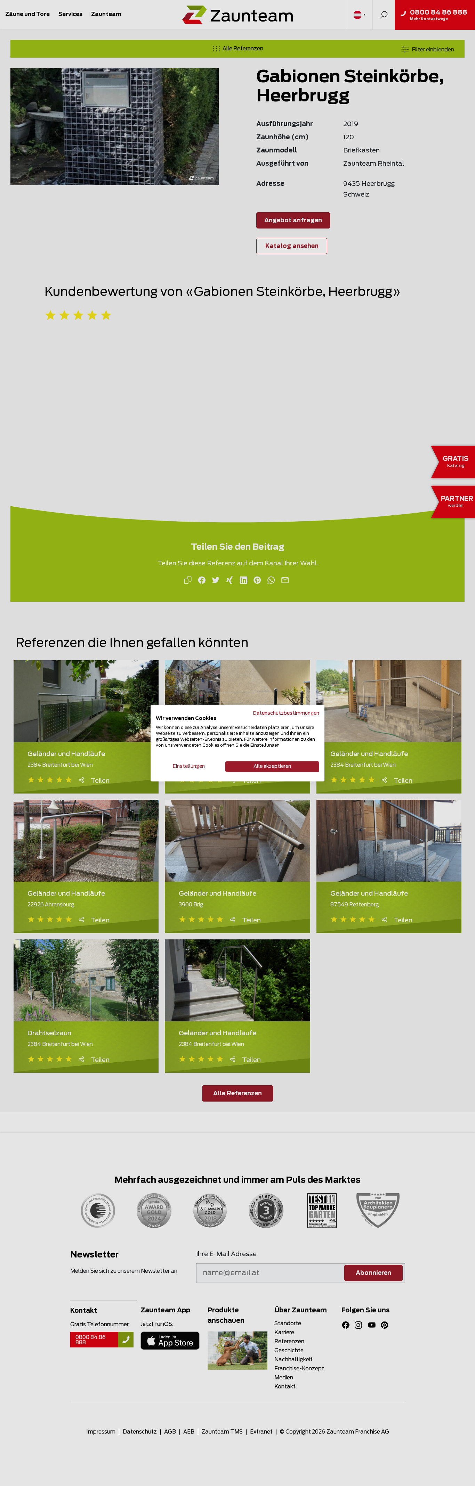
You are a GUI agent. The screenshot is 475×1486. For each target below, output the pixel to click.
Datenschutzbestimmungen (286, 713)
